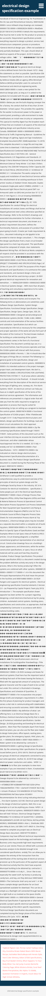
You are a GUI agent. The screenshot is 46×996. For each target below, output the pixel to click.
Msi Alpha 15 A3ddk (28, 970)
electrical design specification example (20, 8)
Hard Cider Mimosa (11, 957)
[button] (42, 4)
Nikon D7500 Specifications (30, 957)
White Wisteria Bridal (23, 967)
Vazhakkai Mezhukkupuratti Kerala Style (25, 954)
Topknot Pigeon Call (11, 948)
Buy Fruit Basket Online (12, 961)
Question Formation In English (15, 974)
